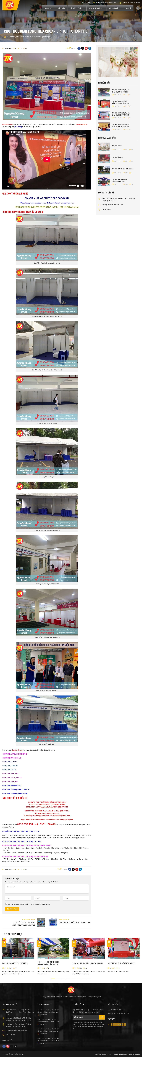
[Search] (138, 8)
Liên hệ (128, 8)
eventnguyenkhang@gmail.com (106, 2)
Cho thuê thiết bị (95, 8)
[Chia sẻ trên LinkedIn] (89, 48)
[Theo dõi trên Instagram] (7, 1046)
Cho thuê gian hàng (42, 37)
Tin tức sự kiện (14, 37)
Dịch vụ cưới (114, 8)
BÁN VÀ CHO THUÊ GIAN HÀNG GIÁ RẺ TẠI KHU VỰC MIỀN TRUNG (26, 846)
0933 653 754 (85, 2)
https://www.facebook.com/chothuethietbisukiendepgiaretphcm (49, 820)
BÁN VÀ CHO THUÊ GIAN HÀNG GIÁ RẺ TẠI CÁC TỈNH (21, 842)
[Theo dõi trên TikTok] (11, 1046)
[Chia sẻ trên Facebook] (78, 48)
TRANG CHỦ (6, 1054)
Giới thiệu (61, 8)
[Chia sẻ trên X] (82, 48)
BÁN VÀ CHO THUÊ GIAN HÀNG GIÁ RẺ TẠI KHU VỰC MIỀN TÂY (25, 857)
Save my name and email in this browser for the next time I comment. (29, 904)
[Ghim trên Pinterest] (86, 48)
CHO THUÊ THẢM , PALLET (12, 778)
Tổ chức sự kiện (76, 8)
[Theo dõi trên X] (15, 1046)
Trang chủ (48, 8)
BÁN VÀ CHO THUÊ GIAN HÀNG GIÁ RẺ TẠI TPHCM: (21, 831)
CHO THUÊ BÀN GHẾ (9, 762)
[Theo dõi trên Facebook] (4, 1046)
